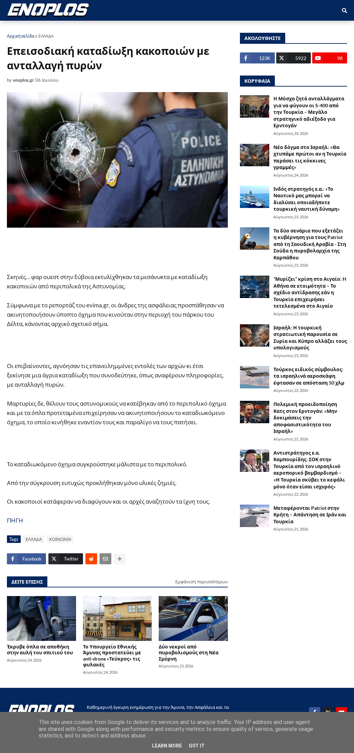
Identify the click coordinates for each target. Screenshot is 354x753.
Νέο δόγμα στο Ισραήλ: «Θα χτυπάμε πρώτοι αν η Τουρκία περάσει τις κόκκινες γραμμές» (309, 157)
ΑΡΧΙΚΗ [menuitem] (21, 28)
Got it (197, 746)
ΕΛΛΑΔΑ (46, 36)
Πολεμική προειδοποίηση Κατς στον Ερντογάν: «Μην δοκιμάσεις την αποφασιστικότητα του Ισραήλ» (305, 417)
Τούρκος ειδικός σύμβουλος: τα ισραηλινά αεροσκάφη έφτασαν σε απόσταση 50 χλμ (308, 376)
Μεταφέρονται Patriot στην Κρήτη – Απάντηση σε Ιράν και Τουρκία (309, 514)
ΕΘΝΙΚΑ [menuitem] (122, 28)
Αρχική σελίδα (20, 36)
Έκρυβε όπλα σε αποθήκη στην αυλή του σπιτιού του (40, 649)
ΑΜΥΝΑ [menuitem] (50, 28)
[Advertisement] (145, 250)
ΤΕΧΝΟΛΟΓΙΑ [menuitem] (216, 28)
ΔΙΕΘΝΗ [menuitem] (151, 28)
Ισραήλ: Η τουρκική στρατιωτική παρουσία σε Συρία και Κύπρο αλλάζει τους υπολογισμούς (310, 338)
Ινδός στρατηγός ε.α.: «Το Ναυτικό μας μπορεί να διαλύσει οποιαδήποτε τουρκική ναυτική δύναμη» (306, 199)
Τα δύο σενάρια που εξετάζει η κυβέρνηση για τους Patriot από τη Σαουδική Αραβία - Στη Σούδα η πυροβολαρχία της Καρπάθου (309, 244)
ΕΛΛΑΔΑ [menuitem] (180, 28)
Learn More (167, 746)
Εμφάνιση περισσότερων (201, 581)
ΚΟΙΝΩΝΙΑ (60, 539)
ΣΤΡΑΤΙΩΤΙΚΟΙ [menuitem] (85, 28)
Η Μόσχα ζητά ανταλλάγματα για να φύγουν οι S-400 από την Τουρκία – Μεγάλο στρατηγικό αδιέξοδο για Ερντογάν (308, 112)
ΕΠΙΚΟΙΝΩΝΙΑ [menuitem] (258, 28)
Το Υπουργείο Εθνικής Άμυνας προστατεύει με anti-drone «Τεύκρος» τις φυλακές (112, 655)
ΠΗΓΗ (15, 520)
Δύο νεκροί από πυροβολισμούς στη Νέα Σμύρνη (188, 653)
